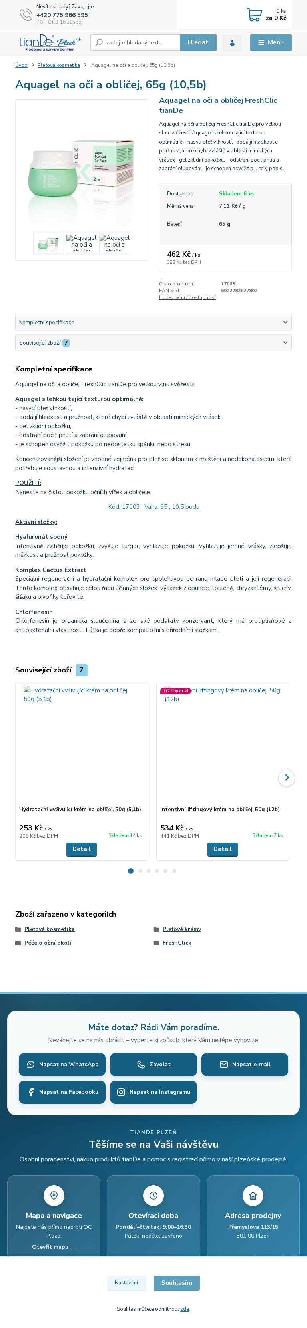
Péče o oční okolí (47, 943)
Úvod (21, 65)
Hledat (198, 42)
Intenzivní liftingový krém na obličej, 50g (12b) (220, 809)
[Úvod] (49, 43)
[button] (131, 871)
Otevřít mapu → (54, 1247)
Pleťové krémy (182, 929)
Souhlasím (176, 1283)
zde (184, 1309)
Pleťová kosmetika (59, 65)
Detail (81, 849)
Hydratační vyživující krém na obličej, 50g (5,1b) (80, 809)
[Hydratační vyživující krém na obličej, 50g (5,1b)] (81, 744)
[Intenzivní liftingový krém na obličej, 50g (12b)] (222, 744)
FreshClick (177, 943)
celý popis (270, 168)
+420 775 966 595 (62, 15)
